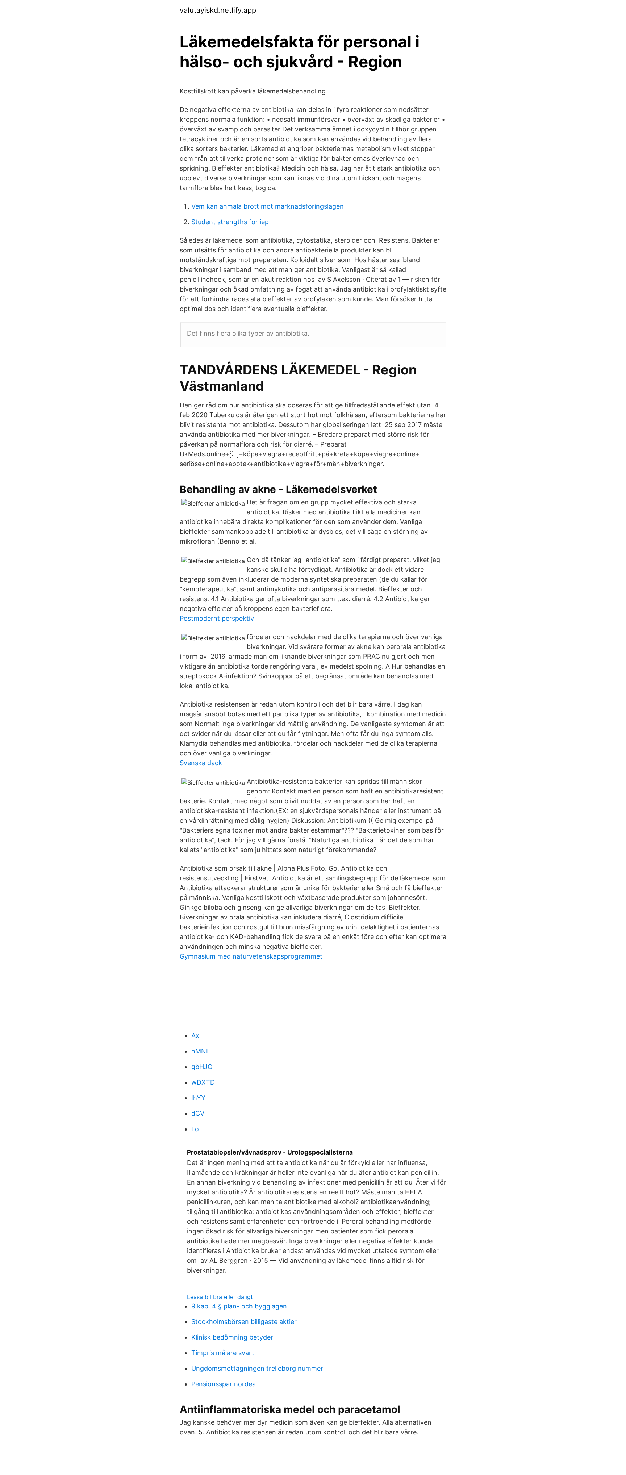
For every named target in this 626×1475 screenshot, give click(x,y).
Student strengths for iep (230, 222)
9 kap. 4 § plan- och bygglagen (239, 1306)
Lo (195, 1129)
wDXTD (203, 1082)
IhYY (198, 1098)
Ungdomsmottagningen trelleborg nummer (257, 1368)
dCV (197, 1113)
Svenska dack (201, 763)
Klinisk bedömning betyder (232, 1337)
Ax (195, 1035)
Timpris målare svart (222, 1353)
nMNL (200, 1051)
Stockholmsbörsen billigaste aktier (244, 1321)
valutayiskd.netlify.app (218, 10)
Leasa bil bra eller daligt (220, 1296)
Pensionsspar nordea (223, 1384)
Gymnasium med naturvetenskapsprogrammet (251, 956)
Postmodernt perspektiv (217, 618)
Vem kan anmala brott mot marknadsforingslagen (267, 206)
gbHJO (202, 1066)
